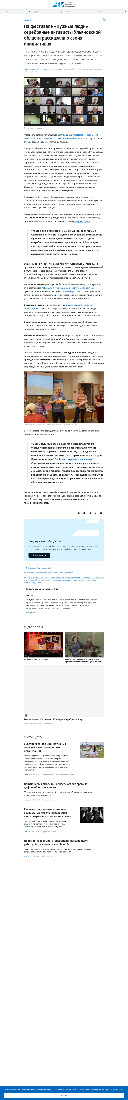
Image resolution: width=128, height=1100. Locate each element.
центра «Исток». (81, 221)
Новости (27, 20)
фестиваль (69, 572)
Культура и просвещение (42, 723)
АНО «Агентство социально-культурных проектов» (68, 288)
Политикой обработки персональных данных (104, 1089)
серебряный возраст (56, 572)
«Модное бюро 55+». (70, 291)
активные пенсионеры (37, 572)
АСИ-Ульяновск (30, 69)
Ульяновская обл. (44, 568)
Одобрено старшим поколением (73, 459)
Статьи (27, 775)
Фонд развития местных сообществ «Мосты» (46, 577)
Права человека (47, 857)
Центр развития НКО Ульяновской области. (58, 138)
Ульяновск (32, 568)
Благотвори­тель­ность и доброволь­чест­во (68, 69)
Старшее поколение (94, 69)
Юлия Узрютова (43, 69)
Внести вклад (39, 555)
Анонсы (27, 857)
